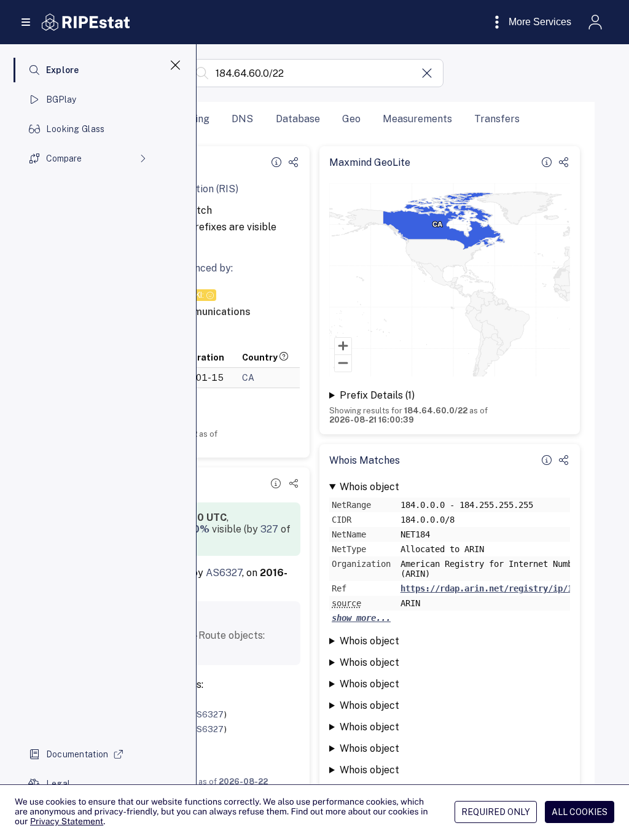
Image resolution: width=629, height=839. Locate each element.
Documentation (77, 754)
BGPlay (61, 99)
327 (269, 529)
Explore (62, 70)
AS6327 (224, 573)
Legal (58, 784)
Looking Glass (75, 129)
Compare (64, 158)
